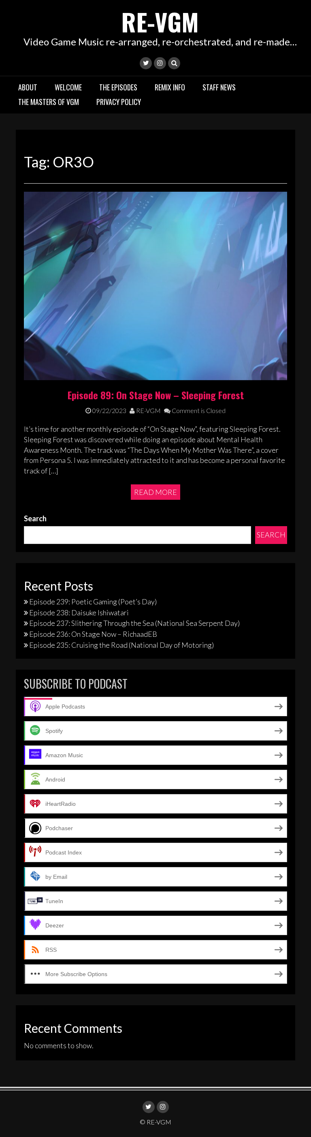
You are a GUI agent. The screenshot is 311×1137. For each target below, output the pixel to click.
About (27, 87)
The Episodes (118, 87)
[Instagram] (160, 63)
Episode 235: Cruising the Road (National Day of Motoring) (121, 644)
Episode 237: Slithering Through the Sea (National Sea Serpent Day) (134, 623)
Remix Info (170, 87)
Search (35, 518)
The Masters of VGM (48, 101)
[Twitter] (146, 63)
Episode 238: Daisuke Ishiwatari (79, 612)
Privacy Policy (118, 101)
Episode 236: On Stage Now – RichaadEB (93, 634)
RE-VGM (160, 21)
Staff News (219, 87)
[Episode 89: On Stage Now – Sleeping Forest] (155, 285)
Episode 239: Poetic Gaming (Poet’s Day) (93, 601)
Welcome (68, 87)
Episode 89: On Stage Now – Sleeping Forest (156, 395)
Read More (155, 492)
